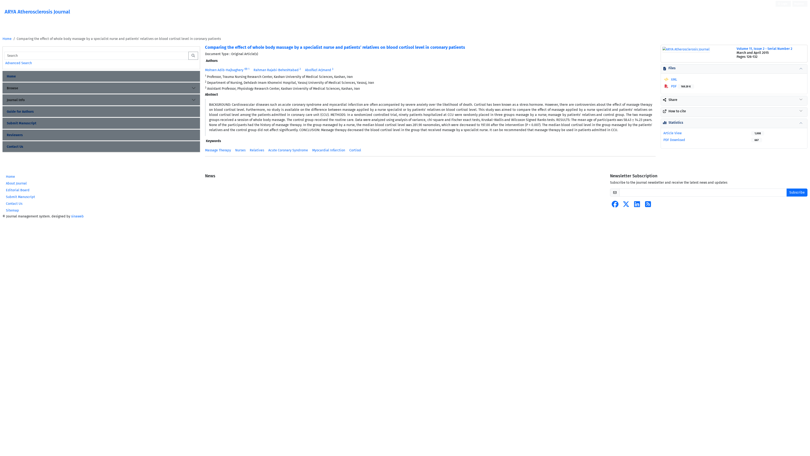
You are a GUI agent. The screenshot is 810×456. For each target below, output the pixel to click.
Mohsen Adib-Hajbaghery (224, 70)
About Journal (16, 183)
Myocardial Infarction (328, 150)
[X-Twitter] (626, 206)
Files (672, 68)
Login (783, 3)
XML (673, 79)
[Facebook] (615, 206)
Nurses (240, 150)
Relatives (257, 150)
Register (799, 3)
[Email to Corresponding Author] (245, 69)
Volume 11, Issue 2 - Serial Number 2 (764, 49)
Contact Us (15, 147)
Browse (12, 88)
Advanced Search (18, 63)
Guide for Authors (20, 112)
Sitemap (12, 210)
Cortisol (355, 150)
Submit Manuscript (21, 123)
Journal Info (16, 100)
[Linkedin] (637, 206)
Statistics (675, 123)
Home (7, 39)
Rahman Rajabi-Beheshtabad (276, 70)
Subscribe (797, 192)
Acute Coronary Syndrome (288, 150)
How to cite (677, 111)
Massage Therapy (218, 150)
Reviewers (15, 135)
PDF (680, 86)
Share (672, 100)
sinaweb (77, 216)
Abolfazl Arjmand (318, 70)
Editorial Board (18, 190)
